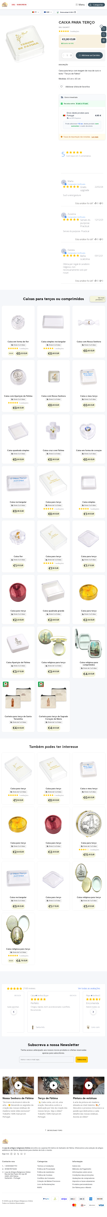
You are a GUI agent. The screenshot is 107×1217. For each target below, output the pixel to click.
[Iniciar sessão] (103, 40)
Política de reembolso (45, 1172)
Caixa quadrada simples (18, 450)
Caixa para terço (53, 502)
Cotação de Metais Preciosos (48, 1181)
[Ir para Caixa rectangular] (18, 482)
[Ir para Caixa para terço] (53, 482)
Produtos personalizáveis (82, 1184)
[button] (13, 1011)
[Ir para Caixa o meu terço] (88, 376)
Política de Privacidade (46, 1169)
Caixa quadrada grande (53, 611)
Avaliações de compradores (83, 1178)
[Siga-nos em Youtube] (21, 1154)
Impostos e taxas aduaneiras (83, 1181)
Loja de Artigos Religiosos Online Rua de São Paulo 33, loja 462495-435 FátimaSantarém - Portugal (18, 1175)
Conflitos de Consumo (46, 1178)
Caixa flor (18, 556)
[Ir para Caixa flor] (18, 536)
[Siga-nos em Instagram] (11, 1154)
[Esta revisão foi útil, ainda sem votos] (96, 203)
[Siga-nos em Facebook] (15, 1154)
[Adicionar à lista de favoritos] (31, 322)
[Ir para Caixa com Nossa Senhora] (88, 322)
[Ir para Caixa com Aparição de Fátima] (18, 376)
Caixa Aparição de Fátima (18, 662)
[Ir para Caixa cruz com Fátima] (53, 430)
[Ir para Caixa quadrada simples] (18, 430)
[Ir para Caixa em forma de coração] (88, 430)
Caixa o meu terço (88, 396)
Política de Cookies (44, 1175)
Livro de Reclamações (46, 1184)
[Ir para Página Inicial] (4, 4)
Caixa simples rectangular (53, 342)
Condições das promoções (83, 1175)
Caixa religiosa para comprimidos (89, 663)
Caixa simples (88, 502)
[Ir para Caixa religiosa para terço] (53, 642)
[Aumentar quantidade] (71, 55)
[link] (53, 1027)
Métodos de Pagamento (81, 1169)
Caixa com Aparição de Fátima (18, 396)
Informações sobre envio (82, 1172)
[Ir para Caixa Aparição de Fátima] (18, 642)
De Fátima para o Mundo (81, 1187)
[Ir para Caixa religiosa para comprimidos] (88, 642)
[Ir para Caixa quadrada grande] (53, 591)
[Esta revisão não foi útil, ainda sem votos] (100, 203)
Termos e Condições (45, 1166)
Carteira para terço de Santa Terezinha (18, 717)
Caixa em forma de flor (18, 342)
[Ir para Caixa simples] (88, 482)
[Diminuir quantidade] (63, 55)
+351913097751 (11, 1166)
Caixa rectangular (18, 502)
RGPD (39, 1187)
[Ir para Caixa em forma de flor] (18, 322)
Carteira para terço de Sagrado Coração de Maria (53, 717)
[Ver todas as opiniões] (53, 988)
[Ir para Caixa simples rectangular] (53, 322)
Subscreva (81, 1059)
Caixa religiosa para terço (53, 662)
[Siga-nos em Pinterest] (25, 1154)
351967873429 (11, 1169)
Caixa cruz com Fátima (53, 450)
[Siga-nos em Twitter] (18, 1154)
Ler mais (95, 137)
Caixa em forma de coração (89, 450)
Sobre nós (76, 1166)
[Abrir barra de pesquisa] (103, 34)
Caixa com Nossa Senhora (89, 342)
